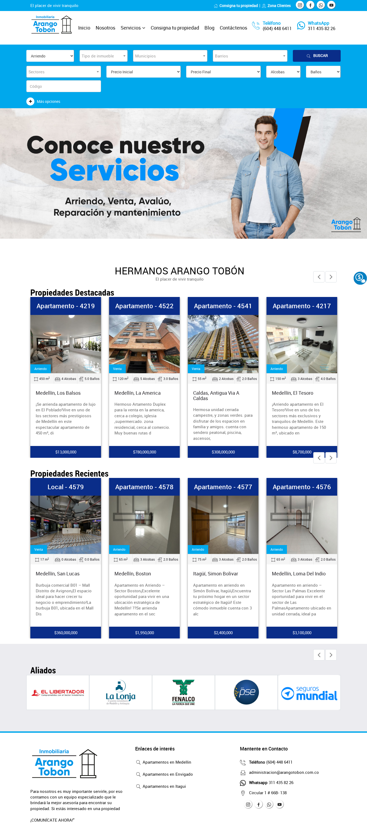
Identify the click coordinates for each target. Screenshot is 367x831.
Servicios (131, 27)
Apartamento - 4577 (223, 486)
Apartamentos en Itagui (164, 786)
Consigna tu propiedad (239, 5)
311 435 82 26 (321, 28)
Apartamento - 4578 (144, 486)
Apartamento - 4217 (302, 306)
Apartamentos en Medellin (166, 762)
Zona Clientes (279, 5)
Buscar (320, 55)
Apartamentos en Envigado (167, 774)
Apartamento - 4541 (223, 306)
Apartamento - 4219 (66, 306)
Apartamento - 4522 (144, 306)
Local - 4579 (66, 486)
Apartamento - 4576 (302, 486)
